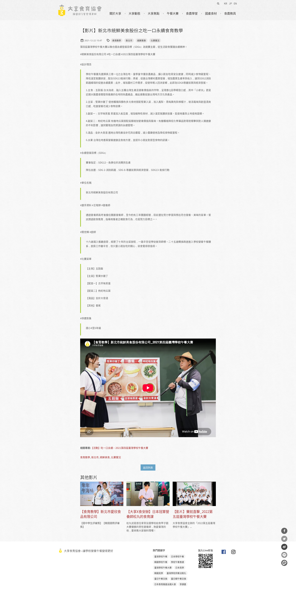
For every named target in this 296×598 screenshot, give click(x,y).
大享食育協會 (223, 552)
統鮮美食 (141, 40)
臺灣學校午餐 (160, 556)
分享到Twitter (284, 539)
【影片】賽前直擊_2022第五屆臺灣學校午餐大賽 (193, 514)
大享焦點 (153, 13)
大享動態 (134, 13)
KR (225, 3)
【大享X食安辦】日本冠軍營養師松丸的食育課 (147, 514)
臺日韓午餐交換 (178, 578)
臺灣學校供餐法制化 (176, 573)
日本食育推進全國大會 (165, 584)
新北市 (129, 40)
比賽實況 (155, 40)
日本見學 (179, 567)
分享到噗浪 (284, 563)
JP (230, 3)
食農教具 (230, 13)
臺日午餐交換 (160, 578)
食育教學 (116, 40)
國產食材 (211, 13)
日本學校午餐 (177, 556)
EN (235, 3)
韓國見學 (158, 573)
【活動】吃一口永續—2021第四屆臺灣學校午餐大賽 (119, 448)
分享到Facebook (284, 531)
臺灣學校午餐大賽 (163, 567)
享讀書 (183, 584)
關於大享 (115, 13)
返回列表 (148, 467)
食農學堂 (192, 13)
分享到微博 (284, 547)
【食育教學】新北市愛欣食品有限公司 (100, 514)
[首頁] (80, 6)
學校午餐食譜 (177, 561)
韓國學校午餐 (160, 561)
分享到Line (284, 555)
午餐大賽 (173, 13)
